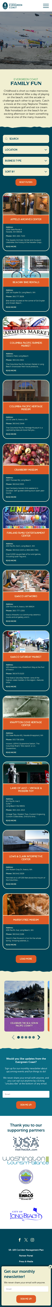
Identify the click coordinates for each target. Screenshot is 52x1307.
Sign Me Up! (26, 1105)
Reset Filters (25, 182)
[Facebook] (19, 1240)
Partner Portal (26, 1255)
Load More (26, 959)
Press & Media (26, 1261)
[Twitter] (26, 1240)
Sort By (10, 171)
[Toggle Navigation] (45, 5)
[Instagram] (32, 1240)
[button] (18, 1037)
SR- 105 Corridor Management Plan (26, 1250)
